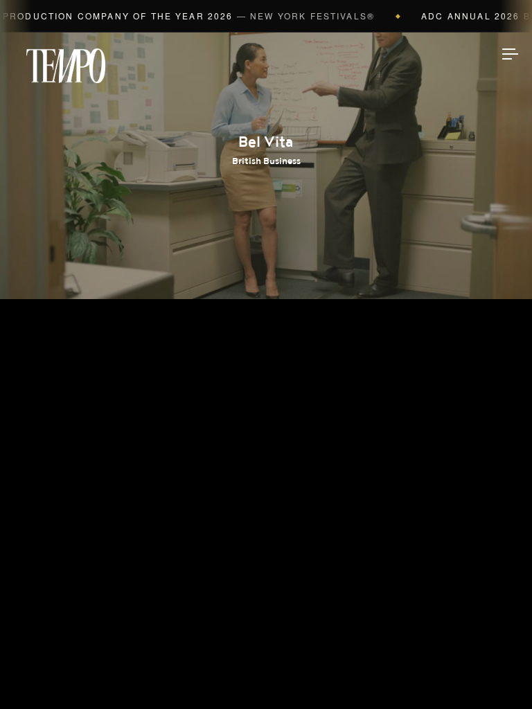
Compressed (266, 346)
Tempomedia (66, 65)
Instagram (266, 521)
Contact (266, 476)
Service (266, 432)
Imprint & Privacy (266, 656)
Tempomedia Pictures (266, 389)
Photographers (266, 302)
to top (497, 674)
